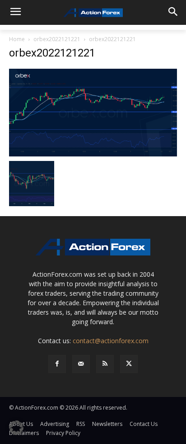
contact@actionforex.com (111, 340)
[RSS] (105, 364)
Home (17, 39)
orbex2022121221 (56, 39)
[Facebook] (57, 364)
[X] (129, 364)
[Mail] (81, 364)
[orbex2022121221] (93, 112)
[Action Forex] (92, 13)
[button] (16, 427)
